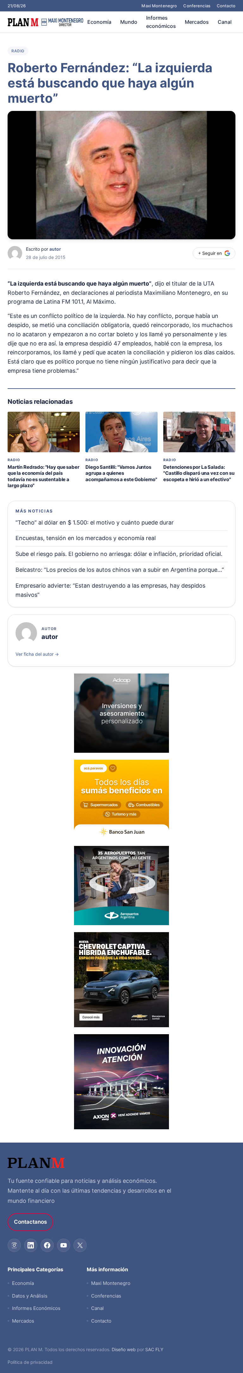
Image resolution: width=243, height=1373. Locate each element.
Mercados (197, 22)
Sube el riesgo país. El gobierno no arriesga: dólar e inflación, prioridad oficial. (119, 554)
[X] (80, 1245)
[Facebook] (47, 1245)
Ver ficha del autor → (37, 654)
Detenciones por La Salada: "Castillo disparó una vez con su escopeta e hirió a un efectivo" (198, 473)
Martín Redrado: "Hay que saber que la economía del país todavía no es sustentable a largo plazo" (43, 476)
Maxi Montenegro (159, 5)
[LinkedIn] (30, 1245)
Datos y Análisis (29, 1296)
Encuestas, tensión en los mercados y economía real (86, 538)
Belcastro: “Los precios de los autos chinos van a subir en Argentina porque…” (120, 569)
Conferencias (196, 5)
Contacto (226, 5)
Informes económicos (161, 22)
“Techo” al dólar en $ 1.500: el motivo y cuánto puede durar (95, 522)
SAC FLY (154, 1349)
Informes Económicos (36, 1308)
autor (55, 249)
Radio (17, 50)
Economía (99, 22)
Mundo (128, 22)
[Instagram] (14, 1245)
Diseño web (124, 1349)
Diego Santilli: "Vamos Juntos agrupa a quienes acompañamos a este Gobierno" (121, 473)
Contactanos (30, 1222)
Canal (225, 22)
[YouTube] (63, 1245)
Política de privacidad (30, 1362)
